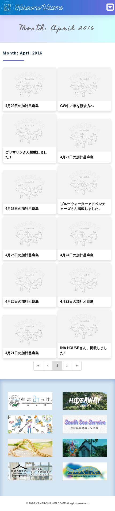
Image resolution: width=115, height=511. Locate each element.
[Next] (67, 366)
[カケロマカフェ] (30, 471)
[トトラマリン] (85, 471)
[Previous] (48, 366)
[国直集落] (30, 424)
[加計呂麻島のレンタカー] (85, 424)
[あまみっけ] (30, 401)
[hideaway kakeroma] (85, 401)
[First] (38, 366)
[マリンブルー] (85, 448)
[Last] (77, 366)
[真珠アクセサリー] (30, 448)
